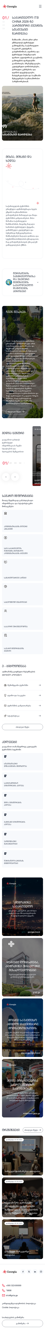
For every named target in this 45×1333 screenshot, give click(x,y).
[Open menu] (40, 6)
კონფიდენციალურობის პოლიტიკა (19, 1303)
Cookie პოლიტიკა (10, 1307)
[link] (35, 431)
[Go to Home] (10, 6)
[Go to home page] (10, 1271)
